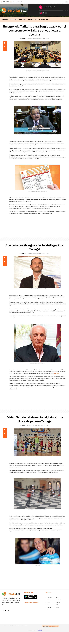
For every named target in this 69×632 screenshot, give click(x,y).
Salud (36, 19)
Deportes (42, 19)
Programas (10, 626)
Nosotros (17, 626)
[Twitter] (3, 610)
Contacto (24, 626)
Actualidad (4, 19)
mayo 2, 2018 (29, 253)
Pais (16, 19)
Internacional (23, 19)
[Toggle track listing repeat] (46, 13)
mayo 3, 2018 (29, 38)
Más (47, 19)
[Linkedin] (8, 610)
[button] (66, 2)
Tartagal (11, 19)
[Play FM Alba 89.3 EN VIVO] (40, 7)
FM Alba (23, 38)
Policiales (31, 19)
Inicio (4, 626)
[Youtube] (6, 610)
